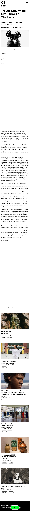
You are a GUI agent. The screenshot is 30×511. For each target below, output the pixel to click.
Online (3, 400)
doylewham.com (5, 240)
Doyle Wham (4, 58)
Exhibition (9, 337)
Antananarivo (4, 462)
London (3, 337)
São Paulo (4, 431)
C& (3, 2)
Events (10, 307)
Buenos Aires (4, 492)
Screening (8, 400)
